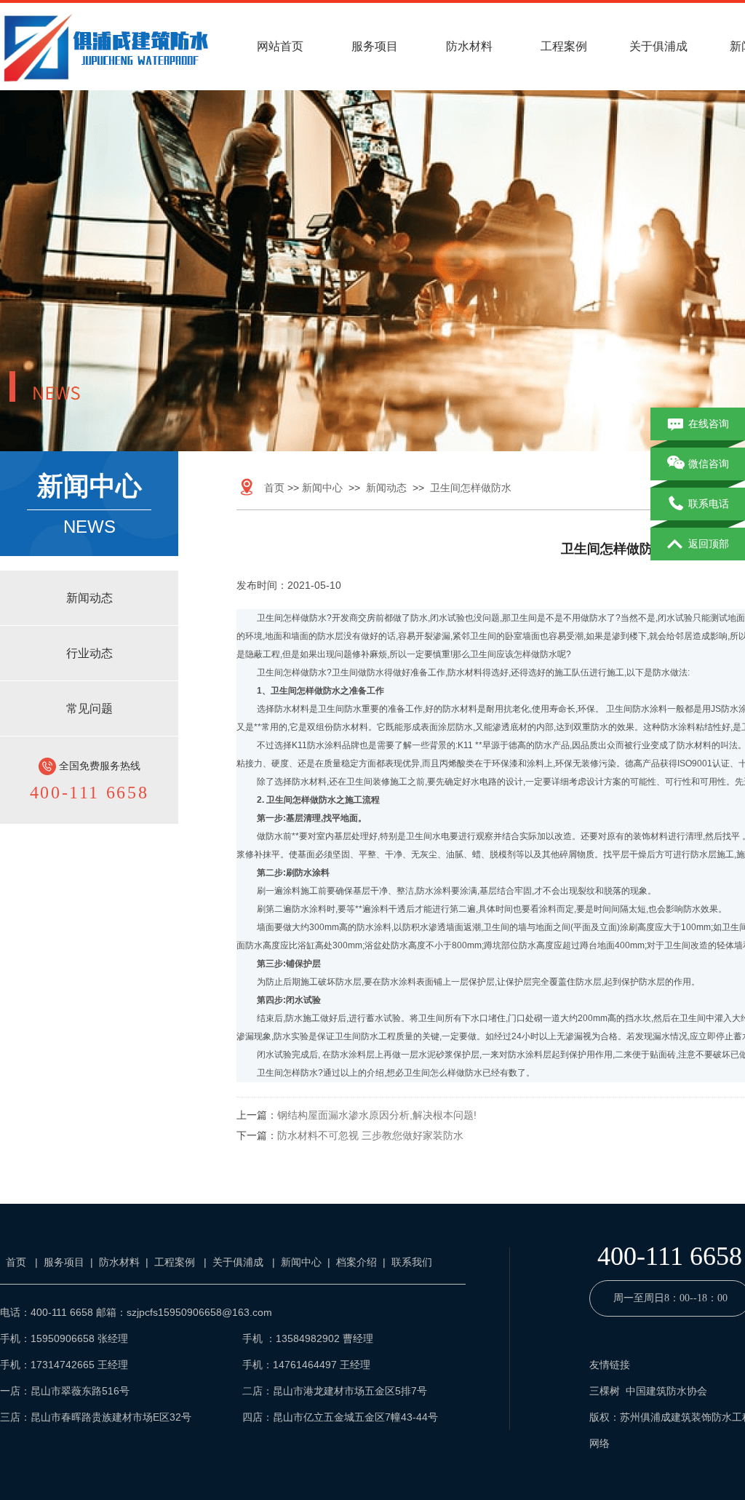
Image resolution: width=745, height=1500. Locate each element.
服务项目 (374, 46)
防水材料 (469, 46)
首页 (274, 487)
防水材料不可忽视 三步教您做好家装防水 (370, 1135)
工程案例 (564, 46)
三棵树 (604, 1391)
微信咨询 (708, 463)
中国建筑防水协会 (666, 1391)
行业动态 (89, 653)
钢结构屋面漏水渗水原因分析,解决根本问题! (377, 1115)
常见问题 (89, 708)
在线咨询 (708, 423)
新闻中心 (322, 487)
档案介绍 (356, 1262)
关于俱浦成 (658, 46)
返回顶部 (708, 543)
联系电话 (708, 503)
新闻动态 (89, 598)
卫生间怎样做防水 (470, 487)
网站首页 (280, 46)
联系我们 (411, 1262)
